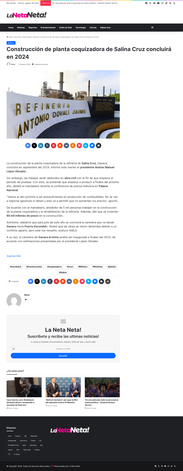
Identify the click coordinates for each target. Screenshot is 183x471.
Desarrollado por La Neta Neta (67, 466)
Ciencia (92, 27)
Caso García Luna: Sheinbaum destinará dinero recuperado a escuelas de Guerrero (20, 402)
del (25, 436)
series (10, 450)
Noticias (21, 27)
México (36, 37)
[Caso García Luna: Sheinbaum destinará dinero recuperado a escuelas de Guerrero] (24, 387)
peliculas (33, 445)
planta (112, 266)
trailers (37, 450)
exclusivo (23, 441)
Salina (63, 272)
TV (9, 454)
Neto (13, 64)
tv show (17, 454)
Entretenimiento (48, 27)
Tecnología (81, 27)
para (24, 445)
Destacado (12, 441)
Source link (14, 256)
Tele (17, 450)
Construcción (35, 266)
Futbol (33, 441)
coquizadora (55, 266)
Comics (18, 436)
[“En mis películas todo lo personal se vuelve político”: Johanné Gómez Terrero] (102, 387)
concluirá (16, 266)
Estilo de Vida (65, 27)
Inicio (11, 27)
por (41, 445)
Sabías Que (105, 27)
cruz (70, 266)
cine (9, 436)
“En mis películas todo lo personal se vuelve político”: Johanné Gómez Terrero (84, 3)
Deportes (33, 27)
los (40, 441)
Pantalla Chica (13, 445)
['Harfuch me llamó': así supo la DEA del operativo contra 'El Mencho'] (63, 387)
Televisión (27, 450)
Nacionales (27, 37)
